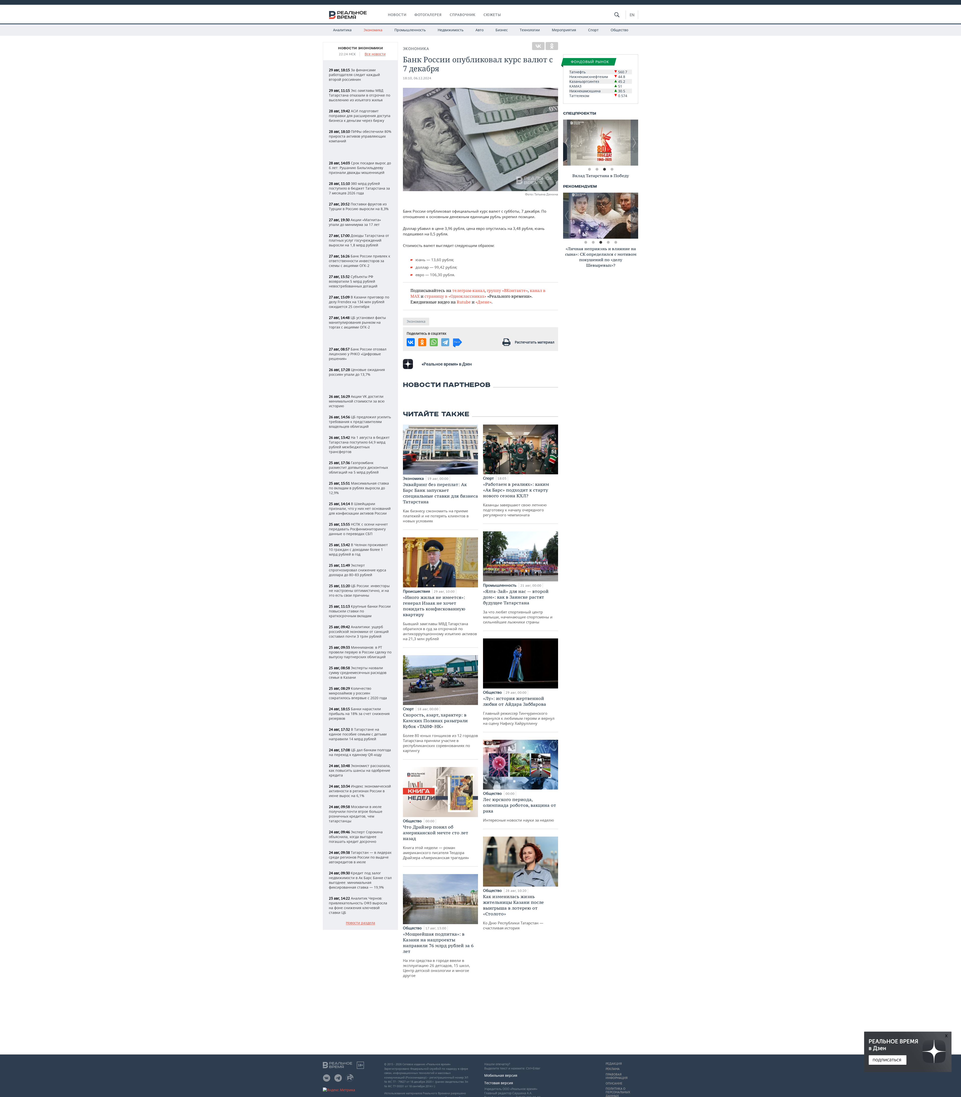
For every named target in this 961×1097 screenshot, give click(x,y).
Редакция (614, 1063)
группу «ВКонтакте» (507, 290)
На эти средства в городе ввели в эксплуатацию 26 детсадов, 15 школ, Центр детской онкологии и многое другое (438, 954)
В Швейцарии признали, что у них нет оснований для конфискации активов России (360, 508)
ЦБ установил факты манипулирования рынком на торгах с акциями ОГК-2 (357, 322)
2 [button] (596, 169)
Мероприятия (564, 30)
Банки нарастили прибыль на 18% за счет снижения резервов (359, 713)
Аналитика (342, 30)
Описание (614, 1083)
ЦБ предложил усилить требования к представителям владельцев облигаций (360, 422)
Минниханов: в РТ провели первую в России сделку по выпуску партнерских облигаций (360, 652)
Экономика (373, 30)
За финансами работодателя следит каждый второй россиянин (354, 75)
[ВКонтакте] (538, 46)
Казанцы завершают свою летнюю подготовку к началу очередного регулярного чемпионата (516, 499)
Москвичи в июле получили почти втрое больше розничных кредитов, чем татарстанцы (355, 813)
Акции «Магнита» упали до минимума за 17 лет (355, 222)
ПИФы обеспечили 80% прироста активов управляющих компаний (360, 136)
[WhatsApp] (434, 342)
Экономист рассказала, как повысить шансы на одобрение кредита (360, 770)
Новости (397, 15)
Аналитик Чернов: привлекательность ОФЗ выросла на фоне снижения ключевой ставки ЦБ (358, 905)
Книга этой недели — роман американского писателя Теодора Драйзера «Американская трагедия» (436, 842)
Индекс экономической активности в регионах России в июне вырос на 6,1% (360, 791)
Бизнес (502, 30)
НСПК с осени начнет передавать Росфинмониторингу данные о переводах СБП (358, 529)
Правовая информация (616, 1076)
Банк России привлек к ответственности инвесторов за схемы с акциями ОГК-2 (359, 261)
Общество (619, 30)
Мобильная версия (500, 1075)
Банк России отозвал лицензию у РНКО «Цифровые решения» (357, 354)
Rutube (464, 301)
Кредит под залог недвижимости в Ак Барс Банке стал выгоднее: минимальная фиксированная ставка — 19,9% (360, 880)
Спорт (593, 30)
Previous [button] (567, 143)
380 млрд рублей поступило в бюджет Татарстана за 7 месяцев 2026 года (359, 188)
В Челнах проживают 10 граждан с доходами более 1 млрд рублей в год (358, 549)
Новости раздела (360, 923)
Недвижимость (450, 30)
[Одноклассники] (552, 46)
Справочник (462, 15)
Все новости (375, 54)
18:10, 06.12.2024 (417, 78)
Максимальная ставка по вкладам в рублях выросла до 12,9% (359, 488)
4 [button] (611, 169)
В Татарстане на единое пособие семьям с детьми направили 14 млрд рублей (358, 734)
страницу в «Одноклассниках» (455, 296)
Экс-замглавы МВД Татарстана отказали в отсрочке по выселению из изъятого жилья (359, 95)
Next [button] (634, 143)
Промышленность (410, 30)
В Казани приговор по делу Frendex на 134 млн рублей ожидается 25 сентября (359, 302)
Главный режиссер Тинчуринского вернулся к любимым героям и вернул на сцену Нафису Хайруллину (519, 710)
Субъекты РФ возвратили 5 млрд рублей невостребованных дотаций (353, 281)
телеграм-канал (468, 290)
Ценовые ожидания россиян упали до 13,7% (357, 372)
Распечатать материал (534, 342)
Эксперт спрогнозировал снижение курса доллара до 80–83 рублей (357, 570)
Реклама (613, 1069)
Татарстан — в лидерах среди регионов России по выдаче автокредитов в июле (360, 857)
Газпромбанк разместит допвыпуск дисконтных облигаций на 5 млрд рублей (358, 467)
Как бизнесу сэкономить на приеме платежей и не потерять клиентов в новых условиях (440, 502)
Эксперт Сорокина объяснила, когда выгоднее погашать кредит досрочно (356, 837)
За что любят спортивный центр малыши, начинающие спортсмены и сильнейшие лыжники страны (518, 606)
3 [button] (604, 169)
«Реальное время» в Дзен (447, 364)
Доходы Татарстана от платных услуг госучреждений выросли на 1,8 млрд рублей (359, 240)
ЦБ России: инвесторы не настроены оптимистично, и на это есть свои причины (359, 590)
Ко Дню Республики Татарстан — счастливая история (513, 912)
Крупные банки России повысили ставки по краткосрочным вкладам (360, 611)
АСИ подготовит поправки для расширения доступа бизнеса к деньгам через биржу (359, 116)
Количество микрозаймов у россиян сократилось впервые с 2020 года (358, 693)
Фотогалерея (428, 15)
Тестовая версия (498, 1082)
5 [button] (615, 242)
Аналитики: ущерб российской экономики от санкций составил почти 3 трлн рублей (359, 631)
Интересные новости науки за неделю (519, 810)
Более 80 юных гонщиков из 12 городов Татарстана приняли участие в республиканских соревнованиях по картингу (440, 732)
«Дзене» (483, 301)
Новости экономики (360, 48)
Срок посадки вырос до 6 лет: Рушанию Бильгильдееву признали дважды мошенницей (360, 168)
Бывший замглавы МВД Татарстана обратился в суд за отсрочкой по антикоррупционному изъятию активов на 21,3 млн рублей (440, 617)
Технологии (530, 30)
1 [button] (589, 169)
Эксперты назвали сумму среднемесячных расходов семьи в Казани (357, 672)
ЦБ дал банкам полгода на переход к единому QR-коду (360, 752)
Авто (479, 30)
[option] (600, 143)
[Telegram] (445, 342)
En (632, 14)
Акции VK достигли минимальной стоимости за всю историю (357, 401)
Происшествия (417, 591)
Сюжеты (492, 15)
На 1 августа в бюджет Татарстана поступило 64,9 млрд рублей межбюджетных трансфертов (359, 444)
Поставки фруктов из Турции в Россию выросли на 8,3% (359, 206)
